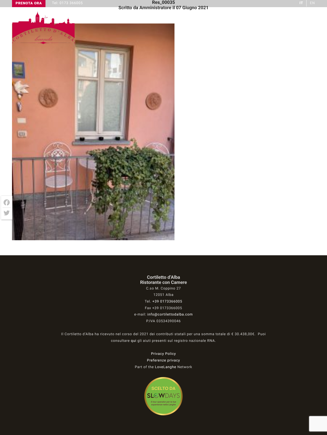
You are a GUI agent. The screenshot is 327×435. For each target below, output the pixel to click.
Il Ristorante (227, 28)
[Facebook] (7, 202)
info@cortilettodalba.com (170, 314)
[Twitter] (7, 213)
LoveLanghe (165, 367)
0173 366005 (71, 3)
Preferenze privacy (163, 360)
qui (133, 341)
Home (192, 28)
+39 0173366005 (167, 301)
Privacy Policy (163, 354)
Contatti (303, 28)
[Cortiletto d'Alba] (44, 43)
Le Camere (267, 28)
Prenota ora (29, 3)
